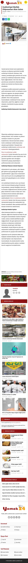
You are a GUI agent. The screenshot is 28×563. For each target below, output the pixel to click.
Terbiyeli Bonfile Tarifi (17, 450)
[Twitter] (11, 517)
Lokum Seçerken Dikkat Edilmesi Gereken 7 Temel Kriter (14, 490)
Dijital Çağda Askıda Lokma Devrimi (10, 483)
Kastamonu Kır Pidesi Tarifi (17, 435)
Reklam (8, 11)
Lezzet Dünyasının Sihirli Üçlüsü (10, 376)
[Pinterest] (17, 517)
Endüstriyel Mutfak (10, 271)
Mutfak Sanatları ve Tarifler (9, 394)
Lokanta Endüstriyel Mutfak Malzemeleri (12, 338)
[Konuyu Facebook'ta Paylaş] (3, 19)
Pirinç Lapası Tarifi (16, 464)
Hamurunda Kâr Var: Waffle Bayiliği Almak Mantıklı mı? (14, 486)
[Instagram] (19, 517)
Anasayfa (4, 11)
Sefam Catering (6, 499)
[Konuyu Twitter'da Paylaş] (6, 19)
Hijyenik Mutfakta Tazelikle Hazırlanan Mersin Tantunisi (14, 493)
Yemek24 (8, 43)
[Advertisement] (14, 56)
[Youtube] (14, 517)
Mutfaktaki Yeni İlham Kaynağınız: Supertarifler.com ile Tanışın (14, 496)
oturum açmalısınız (16, 422)
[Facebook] (9, 517)
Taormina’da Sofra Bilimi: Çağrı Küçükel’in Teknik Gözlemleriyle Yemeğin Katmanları (13, 320)
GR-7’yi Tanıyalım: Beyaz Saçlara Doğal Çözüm (13, 412)
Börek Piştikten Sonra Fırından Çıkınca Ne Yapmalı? (17, 443)
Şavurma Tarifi (15, 457)
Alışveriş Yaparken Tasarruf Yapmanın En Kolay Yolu (12, 357)
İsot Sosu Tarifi (15, 471)
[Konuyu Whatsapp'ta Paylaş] (9, 19)
